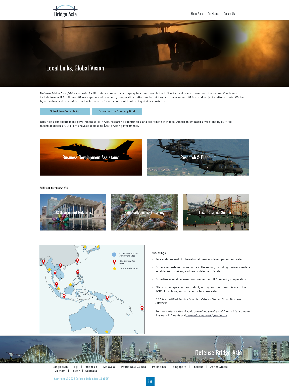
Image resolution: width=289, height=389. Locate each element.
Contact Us (229, 13)
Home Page (197, 13)
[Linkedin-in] (150, 381)
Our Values (213, 13)
